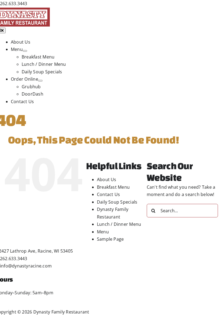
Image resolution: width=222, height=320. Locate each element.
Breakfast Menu (113, 187)
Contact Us (108, 194)
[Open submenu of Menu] (25, 51)
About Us (106, 179)
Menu (103, 232)
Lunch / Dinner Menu (119, 224)
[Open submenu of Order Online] (40, 80)
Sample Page (110, 239)
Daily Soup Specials (117, 202)
